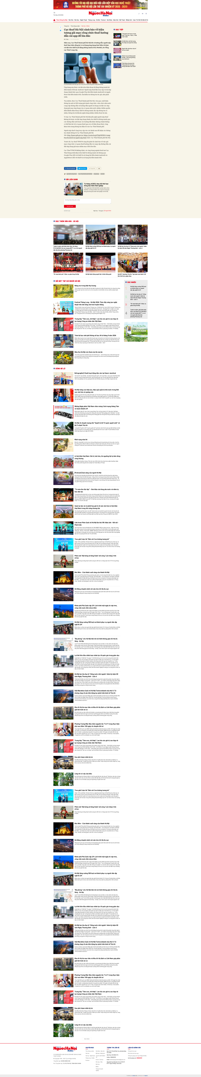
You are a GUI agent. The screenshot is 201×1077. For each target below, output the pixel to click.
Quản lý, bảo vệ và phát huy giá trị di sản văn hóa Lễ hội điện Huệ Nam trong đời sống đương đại (96, 507)
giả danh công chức (71, 174)
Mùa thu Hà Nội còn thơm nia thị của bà (88, 352)
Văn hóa (70, 20)
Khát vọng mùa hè (81, 440)
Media (97, 1066)
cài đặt (102, 174)
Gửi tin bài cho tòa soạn (133, 1053)
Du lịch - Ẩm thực (99, 1059)
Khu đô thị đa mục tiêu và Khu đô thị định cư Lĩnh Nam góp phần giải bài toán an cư (97, 708)
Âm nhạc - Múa (99, 1062)
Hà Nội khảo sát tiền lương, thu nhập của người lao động (129, 42)
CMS (134, 1075)
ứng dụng (96, 174)
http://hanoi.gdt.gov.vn (75, 135)
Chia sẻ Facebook (71, 168)
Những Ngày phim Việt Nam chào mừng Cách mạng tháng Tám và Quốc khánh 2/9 (97, 407)
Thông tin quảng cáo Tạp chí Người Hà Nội (137, 1055)
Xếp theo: (95, 210)
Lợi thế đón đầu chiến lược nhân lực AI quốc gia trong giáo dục (97, 655)
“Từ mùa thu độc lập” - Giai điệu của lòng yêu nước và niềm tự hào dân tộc (97, 490)
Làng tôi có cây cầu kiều (83, 774)
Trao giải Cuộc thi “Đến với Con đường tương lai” (92, 539)
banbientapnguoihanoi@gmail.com (117, 1059)
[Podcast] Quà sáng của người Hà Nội (88, 473)
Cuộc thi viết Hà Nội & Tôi (140, 20)
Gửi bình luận (70, 206)
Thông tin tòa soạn (132, 1051)
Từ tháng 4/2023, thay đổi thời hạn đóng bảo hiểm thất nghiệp (96, 185)
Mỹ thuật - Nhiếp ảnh (125, 20)
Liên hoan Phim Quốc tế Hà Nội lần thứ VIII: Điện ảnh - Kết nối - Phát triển (97, 524)
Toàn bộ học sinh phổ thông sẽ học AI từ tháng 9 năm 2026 (95, 335)
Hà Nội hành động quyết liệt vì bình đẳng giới (98, 274)
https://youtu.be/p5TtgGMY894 (95, 135)
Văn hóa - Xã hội (85, 26)
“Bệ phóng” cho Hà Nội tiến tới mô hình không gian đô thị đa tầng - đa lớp (96, 640)
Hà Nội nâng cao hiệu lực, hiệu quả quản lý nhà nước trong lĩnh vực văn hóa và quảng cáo (97, 391)
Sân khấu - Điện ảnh (112, 20)
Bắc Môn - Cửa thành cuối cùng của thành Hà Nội (92, 572)
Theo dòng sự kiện (62, 20)
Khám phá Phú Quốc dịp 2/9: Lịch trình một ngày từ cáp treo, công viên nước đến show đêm (96, 607)
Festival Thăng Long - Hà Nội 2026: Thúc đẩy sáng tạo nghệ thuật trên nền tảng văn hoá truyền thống (96, 303)
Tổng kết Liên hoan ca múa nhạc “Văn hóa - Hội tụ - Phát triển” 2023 (129, 35)
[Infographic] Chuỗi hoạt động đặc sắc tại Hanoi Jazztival (95, 373)
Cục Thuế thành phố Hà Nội (85, 174)
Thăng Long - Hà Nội (94, 20)
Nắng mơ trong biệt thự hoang (85, 286)
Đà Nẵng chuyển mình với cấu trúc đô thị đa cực (92, 589)
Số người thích (107, 210)
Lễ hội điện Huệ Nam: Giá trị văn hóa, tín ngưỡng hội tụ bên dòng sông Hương (97, 457)
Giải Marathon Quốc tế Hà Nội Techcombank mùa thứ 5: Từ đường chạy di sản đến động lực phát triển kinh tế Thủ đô (95, 692)
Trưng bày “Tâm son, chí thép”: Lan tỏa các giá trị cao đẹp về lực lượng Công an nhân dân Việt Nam (96, 320)
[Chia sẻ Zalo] (60, 30)
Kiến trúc (98, 1064)
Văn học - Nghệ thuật (80, 20)
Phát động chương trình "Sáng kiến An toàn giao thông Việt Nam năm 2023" (129, 65)
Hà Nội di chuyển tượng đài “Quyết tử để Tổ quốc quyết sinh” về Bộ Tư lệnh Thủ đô (97, 424)
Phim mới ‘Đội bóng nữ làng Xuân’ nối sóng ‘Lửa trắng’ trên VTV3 (95, 557)
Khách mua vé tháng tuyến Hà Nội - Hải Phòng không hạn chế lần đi (129, 57)
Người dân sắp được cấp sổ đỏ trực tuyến (129, 49)
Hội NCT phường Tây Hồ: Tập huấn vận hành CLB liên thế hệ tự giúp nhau (132, 275)
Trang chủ (66, 26)
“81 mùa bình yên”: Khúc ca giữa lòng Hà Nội (66, 274)
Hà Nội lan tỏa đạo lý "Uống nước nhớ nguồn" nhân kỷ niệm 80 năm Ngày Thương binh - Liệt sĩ (132, 247)
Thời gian (101, 210)
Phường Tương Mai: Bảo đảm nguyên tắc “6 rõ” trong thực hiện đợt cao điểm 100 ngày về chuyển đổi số (97, 725)
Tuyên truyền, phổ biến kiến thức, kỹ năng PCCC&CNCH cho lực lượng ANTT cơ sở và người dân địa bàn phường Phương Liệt (67, 248)
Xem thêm (87, 1039)
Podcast (103, 20)
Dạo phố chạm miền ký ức (84, 757)
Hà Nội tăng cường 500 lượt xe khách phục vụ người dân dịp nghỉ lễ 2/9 (100, 247)
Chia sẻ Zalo (83, 168)
